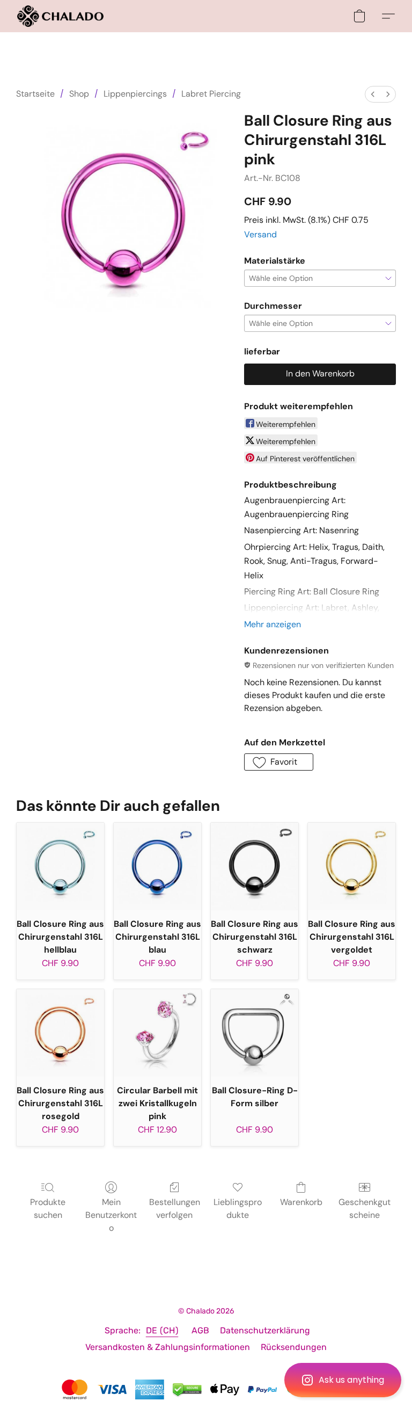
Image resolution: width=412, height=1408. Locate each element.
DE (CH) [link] (162, 1330)
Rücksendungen (294, 1347)
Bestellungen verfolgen (174, 1208)
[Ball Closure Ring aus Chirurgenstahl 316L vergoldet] (351, 866)
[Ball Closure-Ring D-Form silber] (254, 1033)
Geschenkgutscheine (365, 1208)
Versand (260, 234)
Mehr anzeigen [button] (272, 624)
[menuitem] (372, 94)
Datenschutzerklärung (265, 1330)
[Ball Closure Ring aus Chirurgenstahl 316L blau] (157, 866)
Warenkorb (301, 1202)
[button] (342, 1380)
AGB (200, 1330)
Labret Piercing (211, 93)
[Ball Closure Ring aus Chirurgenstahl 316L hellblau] (60, 866)
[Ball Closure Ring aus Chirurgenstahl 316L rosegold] (60, 1033)
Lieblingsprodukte (238, 1208)
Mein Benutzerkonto (111, 1214)
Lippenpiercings (135, 93)
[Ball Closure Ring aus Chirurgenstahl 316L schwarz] (254, 866)
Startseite (35, 93)
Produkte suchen (47, 1208)
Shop (79, 93)
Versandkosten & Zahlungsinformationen (167, 1347)
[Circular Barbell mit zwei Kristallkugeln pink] (157, 1033)
